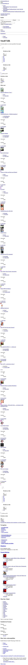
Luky (4, 617)
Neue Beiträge (6, 6)
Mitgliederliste (4, 539)
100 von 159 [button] (4, 73)
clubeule (5, 611)
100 (4, 58)
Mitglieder (5, 10)
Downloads (3, 529)
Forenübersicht (4, 527)
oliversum (5, 213)
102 (4, 61)
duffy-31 (2, 127)
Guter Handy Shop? (5, 425)
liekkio (4, 601)
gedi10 (4, 607)
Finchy (4, 234)
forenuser (5, 602)
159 (4, 70)
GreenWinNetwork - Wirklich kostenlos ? (9, 114)
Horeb (4, 387)
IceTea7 (4, 310)
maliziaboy (3, 203)
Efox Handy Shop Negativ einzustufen (8, 271)
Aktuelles (5, 8)
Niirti (4, 609)
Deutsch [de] (5, 646)
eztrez (4, 174)
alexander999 (6, 349)
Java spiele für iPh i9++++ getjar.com (8, 346)
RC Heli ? (3, 189)
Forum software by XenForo (13, 655)
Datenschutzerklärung (5, 536)
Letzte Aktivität (20, 9)
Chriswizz (5, 615)
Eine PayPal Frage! (4, 152)
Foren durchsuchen (13, 6)
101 (4, 60)
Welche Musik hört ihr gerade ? (9, 584)
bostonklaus (5, 427)
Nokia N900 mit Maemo (6, 288)
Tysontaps (5, 608)
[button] (2, 2)
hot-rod (4, 605)
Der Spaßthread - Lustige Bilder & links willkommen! (14, 558)
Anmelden (3, 31)
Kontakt (4, 648)
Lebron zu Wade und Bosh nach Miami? (9, 172)
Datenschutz (5, 651)
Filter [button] (2, 82)
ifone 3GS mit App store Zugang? (7, 327)
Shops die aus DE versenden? (7, 254)
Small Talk (5, 561)
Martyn (4, 408)
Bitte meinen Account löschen (9, 593)
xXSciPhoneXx (6, 116)
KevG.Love (3, 302)
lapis (4, 612)
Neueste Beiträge (5, 552)
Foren (4, 5)
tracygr (4, 635)
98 (3, 56)
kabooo (4, 273)
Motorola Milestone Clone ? (6, 92)
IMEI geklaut (3, 447)
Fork (4, 449)
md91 (2, 268)
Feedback (5, 596)
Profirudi (5, 606)
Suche (2, 531)
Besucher (5, 11)
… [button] (3, 48)
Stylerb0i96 (5, 256)
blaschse (2, 285)
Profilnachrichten (12, 9)
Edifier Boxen (3, 232)
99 (3, 57)
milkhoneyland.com (5, 308)
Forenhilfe (3, 542)
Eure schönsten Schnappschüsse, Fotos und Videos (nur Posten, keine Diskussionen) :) (14, 576)
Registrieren (3, 33)
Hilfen (4, 652)
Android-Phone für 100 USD (7, 211)
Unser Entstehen (4, 532)
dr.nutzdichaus (6, 135)
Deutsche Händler (4, 133)
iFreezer (4, 155)
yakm (4, 614)
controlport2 (5, 604)
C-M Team (3, 541)
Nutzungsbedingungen (6, 535)
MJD (2, 321)
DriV (4, 94)
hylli (4, 613)
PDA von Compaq (4, 468)
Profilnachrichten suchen (20, 11)
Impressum (3, 537)
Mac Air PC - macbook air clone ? (8, 364)
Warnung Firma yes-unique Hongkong (8, 385)
